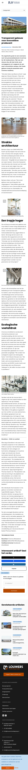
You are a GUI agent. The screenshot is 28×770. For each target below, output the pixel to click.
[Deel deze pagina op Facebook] (13, 561)
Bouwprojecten (6, 47)
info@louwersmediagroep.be (12, 750)
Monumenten (6, 697)
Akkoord (7, 768)
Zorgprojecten (6, 691)
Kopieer (14, 568)
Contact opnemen (7, 711)
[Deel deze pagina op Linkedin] (13, 564)
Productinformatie (7, 688)
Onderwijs (5, 694)
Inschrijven (14, 590)
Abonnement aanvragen (9, 708)
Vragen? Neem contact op (13, 674)
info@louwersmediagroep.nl (11, 731)
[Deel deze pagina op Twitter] (13, 557)
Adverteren (5, 705)
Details (16, 767)
